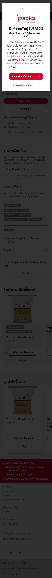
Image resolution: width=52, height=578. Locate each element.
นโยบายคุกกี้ (17, 59)
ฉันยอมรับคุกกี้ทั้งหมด (22, 76)
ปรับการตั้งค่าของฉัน (22, 85)
